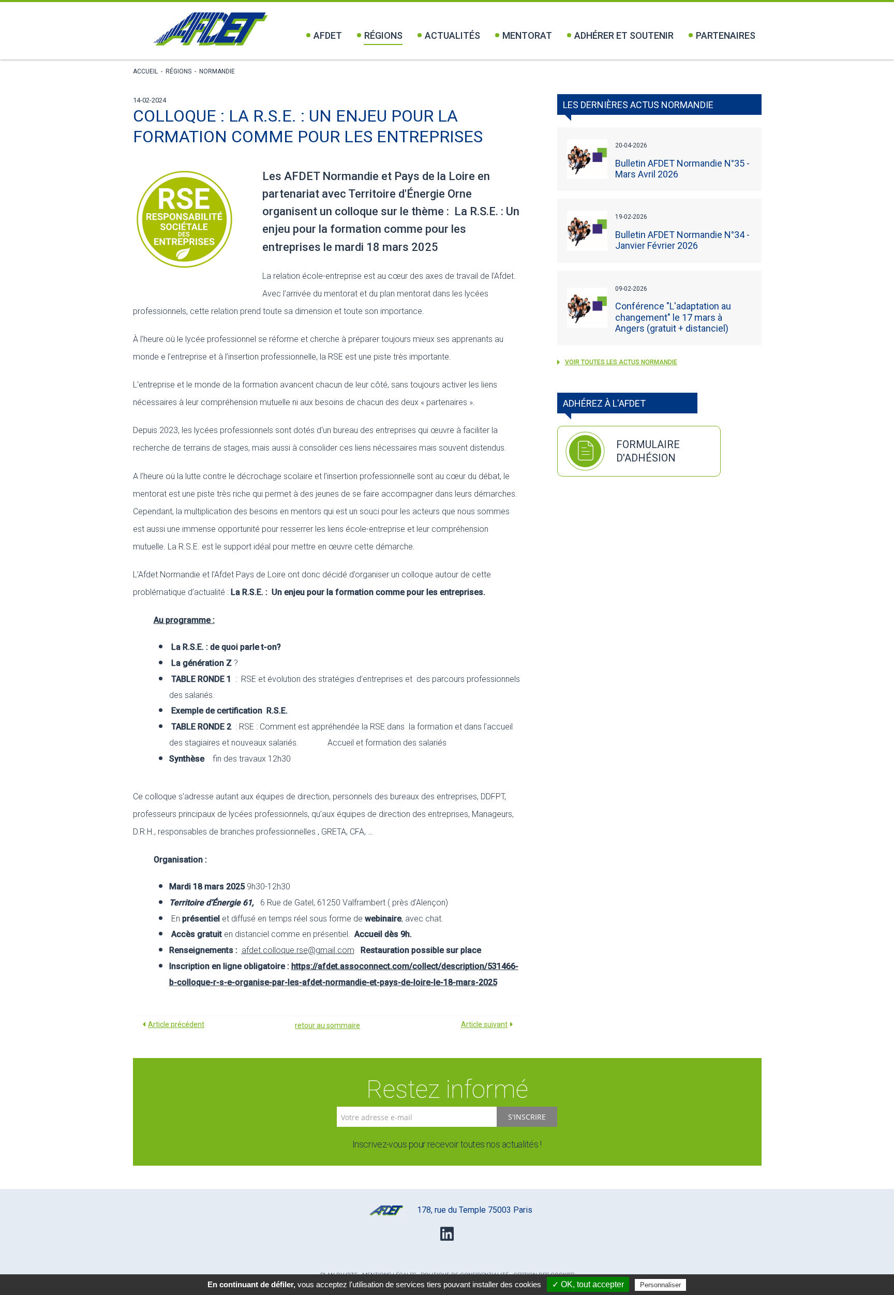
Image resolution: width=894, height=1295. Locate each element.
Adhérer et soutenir (624, 35)
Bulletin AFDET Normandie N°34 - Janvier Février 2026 (682, 240)
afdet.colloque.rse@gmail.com (298, 950)
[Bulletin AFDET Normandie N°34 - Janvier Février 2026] (587, 231)
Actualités (452, 35)
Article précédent (176, 1024)
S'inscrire (527, 1117)
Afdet (328, 35)
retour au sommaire (327, 1025)
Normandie (217, 71)
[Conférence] (587, 308)
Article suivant (484, 1024)
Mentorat (527, 35)
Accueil (145, 71)
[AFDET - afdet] (210, 29)
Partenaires (725, 35)
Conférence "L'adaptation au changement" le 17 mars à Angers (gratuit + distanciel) (673, 317)
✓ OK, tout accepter (588, 1284)
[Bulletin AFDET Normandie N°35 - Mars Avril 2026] (587, 159)
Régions (383, 35)
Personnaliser (660, 1285)
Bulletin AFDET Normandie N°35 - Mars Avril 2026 (682, 169)
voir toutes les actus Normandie (621, 362)
